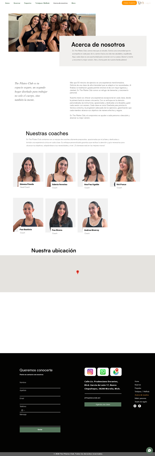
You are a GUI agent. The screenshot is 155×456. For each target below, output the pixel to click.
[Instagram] (134, 406)
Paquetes (138, 388)
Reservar (138, 385)
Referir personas (140, 398)
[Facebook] (139, 406)
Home (137, 381)
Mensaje (23, 414)
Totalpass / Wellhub (140, 391)
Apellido (23, 390)
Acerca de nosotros (140, 395)
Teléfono (23, 406)
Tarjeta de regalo (140, 402)
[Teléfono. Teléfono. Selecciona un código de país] (23, 410)
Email (22, 398)
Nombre (23, 382)
